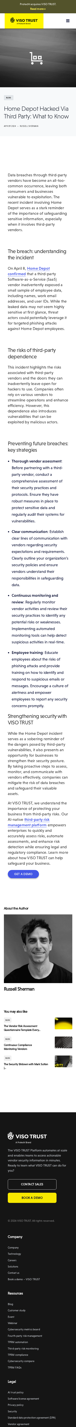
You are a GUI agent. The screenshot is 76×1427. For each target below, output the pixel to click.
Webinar (12, 1323)
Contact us (13, 1272)
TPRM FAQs (14, 1367)
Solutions (13, 1266)
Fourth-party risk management (25, 1335)
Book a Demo (32, 1198)
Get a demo (23, 874)
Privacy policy (16, 1404)
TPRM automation (18, 1342)
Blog (10, 1304)
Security (12, 1411)
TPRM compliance (18, 1354)
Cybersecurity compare (21, 1361)
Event (11, 1316)
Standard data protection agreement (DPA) (32, 1417)
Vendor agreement (18, 1424)
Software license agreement (23, 1398)
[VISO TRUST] (27, 1136)
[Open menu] (67, 21)
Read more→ (38, 8)
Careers (12, 1260)
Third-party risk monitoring (23, 1348)
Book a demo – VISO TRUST (24, 1279)
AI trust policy (16, 1392)
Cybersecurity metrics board (24, 1329)
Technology (14, 1253)
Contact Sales (32, 1184)
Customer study (17, 1310)
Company (13, 1247)
